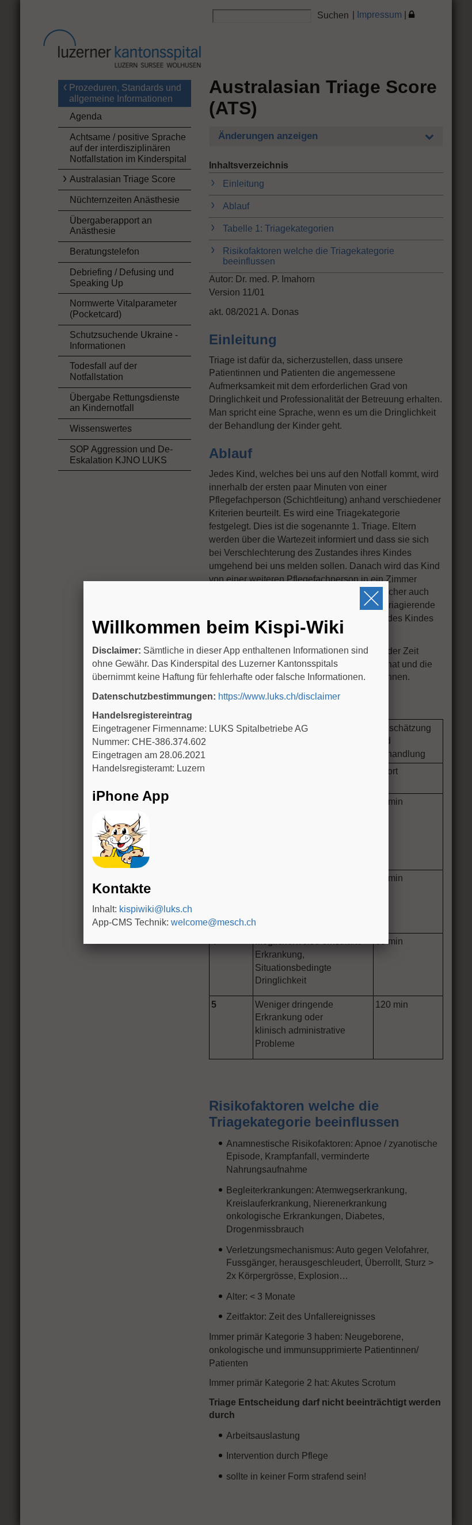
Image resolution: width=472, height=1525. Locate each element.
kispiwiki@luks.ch (155, 909)
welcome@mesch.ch (213, 922)
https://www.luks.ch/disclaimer (279, 696)
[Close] (371, 598)
